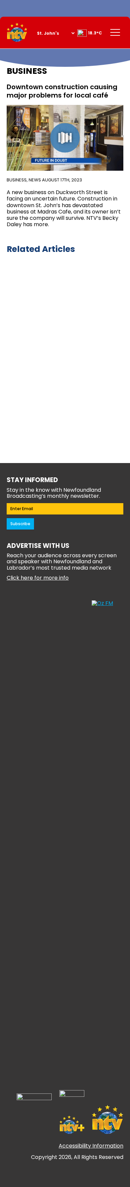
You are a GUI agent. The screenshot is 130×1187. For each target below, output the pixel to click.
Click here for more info (38, 578)
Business (17, 180)
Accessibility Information (91, 1146)
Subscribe (20, 524)
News (35, 180)
